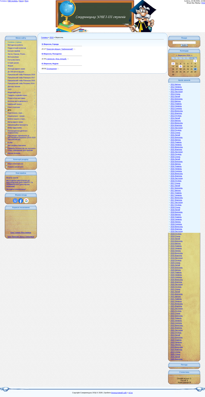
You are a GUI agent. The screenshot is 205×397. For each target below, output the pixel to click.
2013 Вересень (177, 111)
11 (180, 66)
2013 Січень (175, 94)
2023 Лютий (175, 335)
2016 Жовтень (176, 176)
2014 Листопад (177, 128)
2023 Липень (176, 345)
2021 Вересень (177, 304)
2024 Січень (175, 352)
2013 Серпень (176, 108)
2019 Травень (176, 246)
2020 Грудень (176, 287)
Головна (3, 1)
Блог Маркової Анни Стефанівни (21, 237)
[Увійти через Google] (26, 200)
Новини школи (14, 167)
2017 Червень (176, 195)
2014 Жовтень (176, 125)
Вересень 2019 (184, 55)
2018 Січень (175, 207)
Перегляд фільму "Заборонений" (59, 49)
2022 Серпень (176, 323)
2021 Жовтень (176, 306)
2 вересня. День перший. (56, 59)
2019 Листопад (177, 258)
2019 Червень (176, 248)
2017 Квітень (176, 190)
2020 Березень (177, 267)
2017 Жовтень (176, 200)
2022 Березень (177, 316)
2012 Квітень (176, 84)
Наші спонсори (14, 164)
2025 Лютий (175, 357)
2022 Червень (176, 320)
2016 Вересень (177, 173)
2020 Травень (176, 272)
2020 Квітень (176, 270)
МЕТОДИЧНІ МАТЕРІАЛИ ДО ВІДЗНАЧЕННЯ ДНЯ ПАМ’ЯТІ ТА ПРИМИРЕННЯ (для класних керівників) (19, 183)
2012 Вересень (177, 89)
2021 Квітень (176, 296)
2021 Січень (175, 289)
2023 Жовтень (176, 349)
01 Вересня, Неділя (50, 64)
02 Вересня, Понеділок (52, 54)
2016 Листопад (177, 178)
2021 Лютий (175, 292)
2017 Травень (176, 193)
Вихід (21, 1)
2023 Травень (176, 340)
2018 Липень (176, 222)
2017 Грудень (176, 205)
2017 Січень (175, 183)
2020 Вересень (177, 280)
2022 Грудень (176, 333)
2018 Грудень (176, 234)
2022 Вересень (177, 325)
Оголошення (51, 69)
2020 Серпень (176, 277)
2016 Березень (177, 161)
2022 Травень (176, 318)
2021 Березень (177, 294)
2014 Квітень (176, 120)
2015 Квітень (176, 140)
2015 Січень (175, 133)
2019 (51, 37)
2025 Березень (177, 359)
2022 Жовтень (176, 328)
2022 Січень (175, 313)
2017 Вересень (177, 198)
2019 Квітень (176, 243)
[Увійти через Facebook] (20, 200)
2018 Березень (177, 212)
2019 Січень (175, 236)
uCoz (131, 393)
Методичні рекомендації (16, 189)
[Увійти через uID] (15, 200)
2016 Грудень (176, 181)
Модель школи (12, 178)
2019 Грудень (176, 260)
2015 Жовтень (176, 149)
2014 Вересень (177, 123)
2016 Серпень (176, 171)
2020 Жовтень (176, 282)
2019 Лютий (175, 239)
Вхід (26, 1)
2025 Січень (175, 354)
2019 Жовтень (176, 255)
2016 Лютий (175, 159)
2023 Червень (176, 342)
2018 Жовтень (176, 229)
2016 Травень (176, 166)
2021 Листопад (177, 308)
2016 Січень (175, 157)
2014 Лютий (175, 118)
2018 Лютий (175, 210)
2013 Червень (176, 106)
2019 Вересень (177, 253)
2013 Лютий (175, 96)
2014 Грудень (176, 130)
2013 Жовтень (176, 113)
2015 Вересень (177, 147)
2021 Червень (176, 301)
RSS (203, 3)
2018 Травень (176, 217)
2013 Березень (177, 99)
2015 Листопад (177, 152)
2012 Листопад (177, 92)
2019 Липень (176, 251)
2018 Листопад (177, 231)
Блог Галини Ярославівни (21, 232)
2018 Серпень (176, 224)
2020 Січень (175, 263)
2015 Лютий (175, 135)
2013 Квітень (176, 101)
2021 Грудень (176, 311)
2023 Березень (177, 337)
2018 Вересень (177, 226)
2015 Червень (176, 145)
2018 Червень (176, 219)
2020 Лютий (175, 265)
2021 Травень (176, 299)
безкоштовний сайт (119, 393)
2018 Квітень (176, 214)
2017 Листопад (177, 202)
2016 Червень (176, 169)
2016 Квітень (176, 164)
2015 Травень (176, 142)
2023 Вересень (177, 347)
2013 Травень (176, 104)
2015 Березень (177, 137)
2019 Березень (177, 241)
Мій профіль (13, 1)
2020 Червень (176, 275)
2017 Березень (177, 188)
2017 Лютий (175, 186)
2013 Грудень (176, 116)
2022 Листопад (177, 330)
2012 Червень (176, 87)
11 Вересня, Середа (50, 44)
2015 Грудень (176, 154)
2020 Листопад (177, 284)
